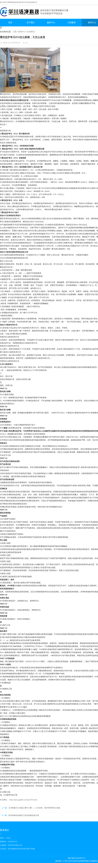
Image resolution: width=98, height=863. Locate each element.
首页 (10, 22)
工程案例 (71, 22)
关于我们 (31, 22)
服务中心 (51, 22)
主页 (15, 32)
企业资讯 (30, 32)
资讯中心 (21, 32)
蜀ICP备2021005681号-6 (76, 858)
